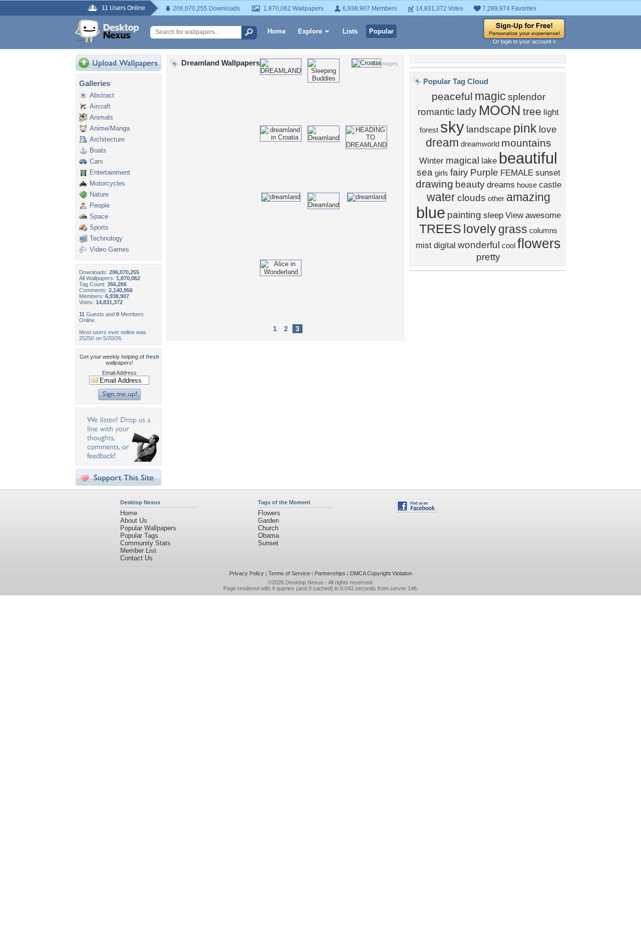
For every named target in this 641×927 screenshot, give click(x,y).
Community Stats (145, 543)
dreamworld (480, 144)
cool (508, 246)
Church (268, 528)
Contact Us (136, 558)
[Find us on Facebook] (416, 510)
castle (550, 185)
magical (462, 160)
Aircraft (100, 106)
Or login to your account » (524, 42)
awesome (543, 215)
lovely (479, 229)
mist (424, 245)
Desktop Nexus (304, 582)
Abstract (102, 95)
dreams (501, 185)
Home (276, 31)
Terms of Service (289, 573)
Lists (350, 31)
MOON (500, 110)
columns (543, 231)
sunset (547, 173)
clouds (471, 198)
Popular (381, 31)
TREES (440, 229)
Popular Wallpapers (148, 528)
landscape (488, 129)
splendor (526, 97)
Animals (101, 117)
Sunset (268, 543)
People (100, 205)
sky (452, 127)
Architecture (107, 139)
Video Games (109, 249)
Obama (268, 535)
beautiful (528, 158)
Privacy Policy (246, 573)
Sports (99, 227)
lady (467, 112)
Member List (138, 550)
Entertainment (110, 172)
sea (425, 172)
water (441, 197)
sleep (493, 215)
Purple (484, 172)
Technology (106, 238)
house (527, 185)
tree (532, 112)
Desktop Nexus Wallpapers (107, 31)
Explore (310, 31)
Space (99, 216)
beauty (470, 184)
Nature (99, 194)
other (496, 199)
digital (445, 245)
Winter (431, 161)
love (548, 129)
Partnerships (330, 573)
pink (525, 128)
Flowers (269, 513)
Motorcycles (107, 183)
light (551, 112)
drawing (434, 184)
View (514, 215)
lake (489, 161)
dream (442, 142)
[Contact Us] (121, 459)
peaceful (452, 97)
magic (490, 96)
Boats (98, 150)
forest (429, 130)
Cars (96, 161)
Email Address (119, 373)
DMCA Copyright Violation (381, 573)
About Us (133, 520)
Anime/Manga (110, 128)
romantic (436, 112)
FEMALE (516, 173)
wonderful (479, 245)
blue (430, 212)
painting (464, 215)
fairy (459, 172)
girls (441, 173)
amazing (528, 197)
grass (512, 229)
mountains (526, 143)
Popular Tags (139, 535)
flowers (539, 243)
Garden (268, 520)
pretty (488, 257)
